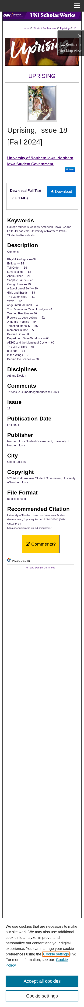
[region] (42, 962)
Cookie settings (56, 954)
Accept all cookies (42, 981)
